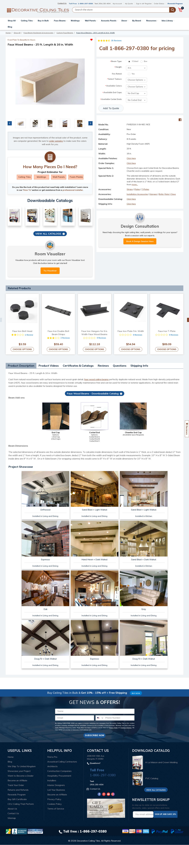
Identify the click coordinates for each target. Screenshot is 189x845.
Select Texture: (114, 79)
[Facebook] (180, 119)
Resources (151, 21)
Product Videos (48, 365)
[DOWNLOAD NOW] (19, 831)
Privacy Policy (113, 727)
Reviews (103, 365)
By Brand (137, 21)
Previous (10, 123)
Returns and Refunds (18, 789)
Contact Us (13, 813)
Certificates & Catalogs (78, 365)
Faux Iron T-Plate (166, 331)
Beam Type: (116, 61)
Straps (130, 189)
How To (27, 190)
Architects (52, 766)
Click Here (131, 158)
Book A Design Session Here (139, 241)
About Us (12, 808)
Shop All (12, 21)
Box (145, 61)
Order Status (159, 3)
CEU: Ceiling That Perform (21, 804)
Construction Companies (59, 771)
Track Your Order (16, 785)
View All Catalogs (48, 233)
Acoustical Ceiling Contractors (62, 761)
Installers (51, 780)
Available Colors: (113, 86)
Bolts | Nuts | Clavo (167, 194)
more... (135, 184)
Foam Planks (76, 177)
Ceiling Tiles (27, 21)
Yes (133, 74)
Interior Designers (56, 785)
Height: (118, 67)
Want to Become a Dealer (20, 775)
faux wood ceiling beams (96, 379)
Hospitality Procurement (59, 775)
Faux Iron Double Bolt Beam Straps (58, 333)
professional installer (73, 190)
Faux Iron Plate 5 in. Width (130, 331)
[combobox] (100, 717)
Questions (119, 365)
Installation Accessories (137, 194)
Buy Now (136, 693)
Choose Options (22, 349)
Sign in (138, 3)
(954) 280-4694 (104, 3)
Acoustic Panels (109, 21)
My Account (117, 3)
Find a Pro (52, 757)
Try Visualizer (50, 270)
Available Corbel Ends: (111, 99)
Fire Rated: (117, 74)
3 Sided (135, 61)
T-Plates (145, 189)
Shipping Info (139, 365)
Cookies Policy (54, 804)
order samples (56, 141)
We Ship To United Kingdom (22, 766)
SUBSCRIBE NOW (94, 735)
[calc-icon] (50, 157)
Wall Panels (90, 21)
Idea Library (167, 21)
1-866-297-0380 (85, 3)
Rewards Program (174, 3)
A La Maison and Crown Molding (161, 762)
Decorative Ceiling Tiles (88, 840)
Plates (137, 189)
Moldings (75, 21)
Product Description (21, 365)
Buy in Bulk (43, 21)
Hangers (153, 194)
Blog (10, 27)
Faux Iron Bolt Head (22, 331)
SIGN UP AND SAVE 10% (165, 814)
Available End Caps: (112, 92)
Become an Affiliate (17, 780)
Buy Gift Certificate (17, 799)
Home (11, 757)
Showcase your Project (19, 771)
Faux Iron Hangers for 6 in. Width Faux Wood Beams (94, 333)
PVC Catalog (151, 778)
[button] (71, 39)
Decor (124, 21)
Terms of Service (126, 727)
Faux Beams (60, 21)
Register (148, 3)
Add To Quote (111, 108)
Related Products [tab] (19, 288)
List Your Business (56, 789)
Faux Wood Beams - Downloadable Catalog (93, 393)
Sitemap (12, 818)
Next (90, 123)
